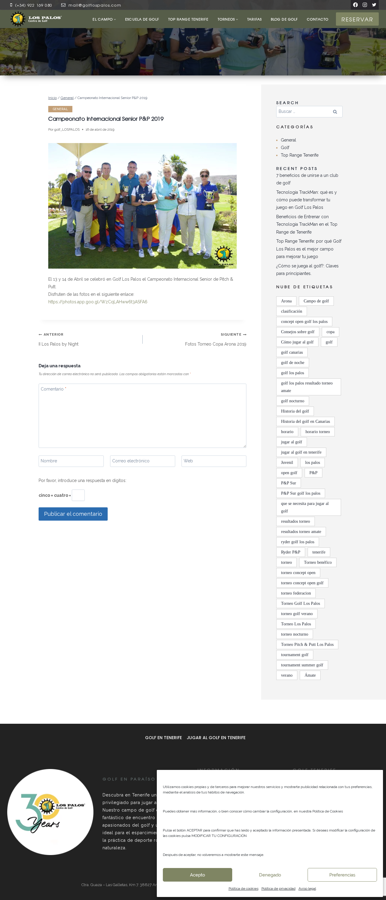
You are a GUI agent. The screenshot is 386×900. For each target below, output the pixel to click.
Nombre (49, 460)
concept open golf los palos (304, 321)
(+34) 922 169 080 (33, 5)
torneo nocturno (294, 634)
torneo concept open (298, 572)
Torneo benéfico (318, 562)
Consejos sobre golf (298, 332)
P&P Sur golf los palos (300, 493)
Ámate (310, 675)
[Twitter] (374, 4)
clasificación (291, 311)
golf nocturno (292, 401)
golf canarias (292, 352)
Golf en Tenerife (163, 738)
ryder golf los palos (297, 542)
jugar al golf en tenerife (301, 452)
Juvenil (287, 462)
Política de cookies (243, 888)
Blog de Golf (284, 19)
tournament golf (294, 655)
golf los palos (292, 373)
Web (188, 460)
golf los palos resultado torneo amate (307, 387)
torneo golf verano (297, 613)
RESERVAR (357, 19)
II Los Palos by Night (58, 339)
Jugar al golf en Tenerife (216, 738)
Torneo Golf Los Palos (300, 603)
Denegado (270, 875)
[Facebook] (355, 4)
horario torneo (317, 431)
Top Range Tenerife (188, 19)
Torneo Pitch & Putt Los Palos (307, 644)
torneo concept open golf (302, 583)
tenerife (318, 552)
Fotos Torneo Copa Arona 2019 (215, 339)
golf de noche (292, 362)
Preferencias (342, 875)
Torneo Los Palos (296, 624)
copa (330, 332)
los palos (312, 462)
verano (287, 675)
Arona (286, 301)
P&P (313, 473)
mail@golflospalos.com (94, 5)
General (60, 109)
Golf (285, 147)
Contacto (317, 19)
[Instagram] (364, 4)
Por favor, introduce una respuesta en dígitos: (82, 480)
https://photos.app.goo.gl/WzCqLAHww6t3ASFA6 (97, 301)
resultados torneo (295, 521)
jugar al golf (291, 442)
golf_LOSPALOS (67, 129)
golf (329, 342)
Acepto (197, 875)
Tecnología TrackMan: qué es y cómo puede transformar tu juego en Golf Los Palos (306, 200)
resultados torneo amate (301, 531)
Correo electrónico (131, 460)
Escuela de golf (142, 19)
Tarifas (254, 19)
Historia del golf (295, 411)
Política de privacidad (278, 888)
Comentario (53, 389)
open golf (289, 473)
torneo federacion (296, 593)
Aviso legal (307, 888)
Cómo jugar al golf (297, 342)
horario (287, 431)
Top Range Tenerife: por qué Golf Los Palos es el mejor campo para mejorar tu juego (308, 249)
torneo (286, 562)
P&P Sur (288, 483)
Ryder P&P (290, 552)
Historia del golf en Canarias (305, 421)
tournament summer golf (302, 665)
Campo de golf (316, 301)
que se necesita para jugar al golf (305, 507)
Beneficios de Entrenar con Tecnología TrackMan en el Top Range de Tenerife (306, 224)
